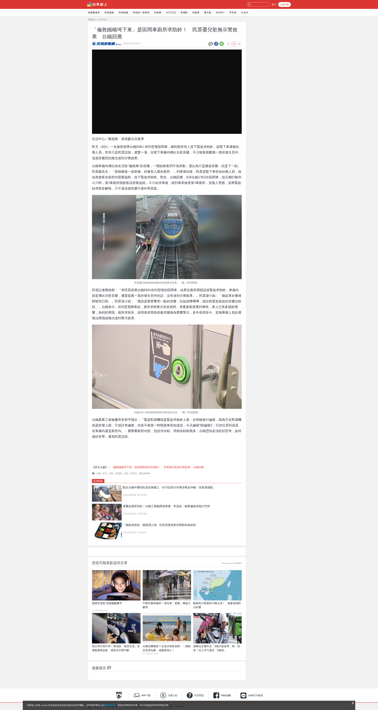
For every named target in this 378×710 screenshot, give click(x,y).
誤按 (126, 473)
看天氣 (207, 12)
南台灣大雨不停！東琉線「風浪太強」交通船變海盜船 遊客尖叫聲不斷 (116, 648)
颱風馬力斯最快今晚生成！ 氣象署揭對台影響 (217, 605)
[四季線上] (97, 4)
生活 (105, 473)
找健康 (195, 12)
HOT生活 (171, 12)
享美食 (232, 12)
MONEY (220, 12)
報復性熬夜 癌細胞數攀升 (107, 603)
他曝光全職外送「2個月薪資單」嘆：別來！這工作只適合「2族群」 (216, 648)
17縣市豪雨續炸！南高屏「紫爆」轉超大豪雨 (167, 605)
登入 (274, 4)
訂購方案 (284, 4)
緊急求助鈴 (144, 473)
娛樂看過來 (94, 12)
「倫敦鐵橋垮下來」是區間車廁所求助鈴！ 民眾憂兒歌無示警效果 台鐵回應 (157, 467)
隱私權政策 (109, 705)
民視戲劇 (109, 12)
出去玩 (244, 12)
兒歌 (111, 473)
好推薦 (157, 12)
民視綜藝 (123, 12)
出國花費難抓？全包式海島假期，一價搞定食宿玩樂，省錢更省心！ (166, 648)
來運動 (184, 12)
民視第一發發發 (141, 12)
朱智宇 (133, 473)
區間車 (118, 473)
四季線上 (92, 19)
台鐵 (98, 473)
